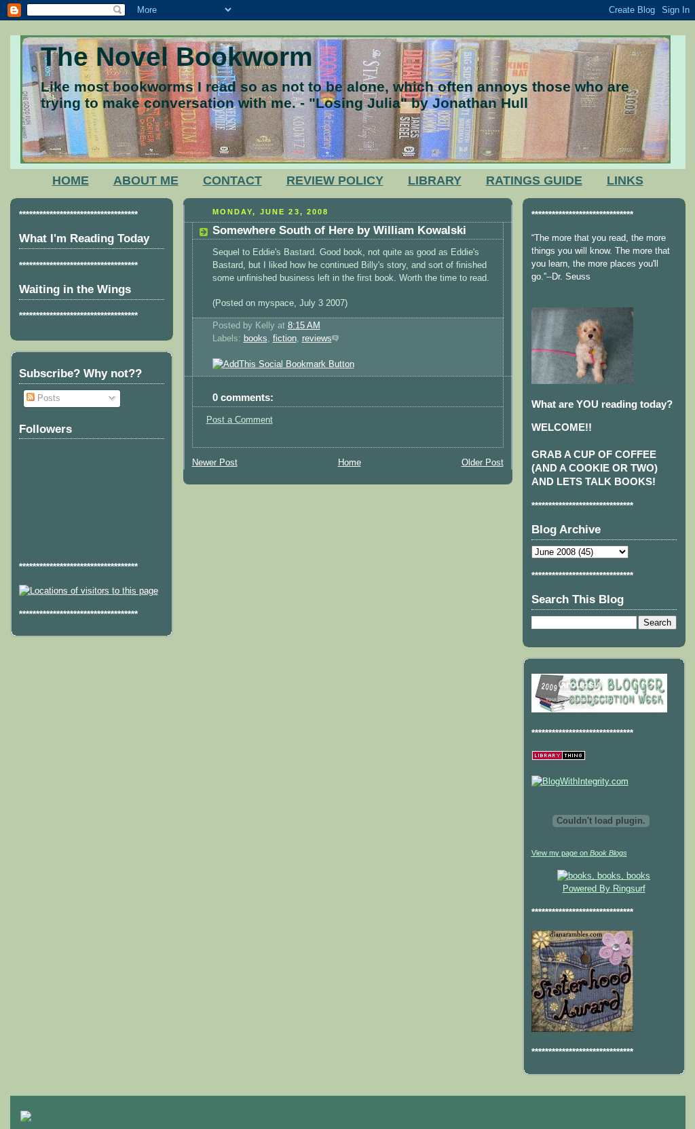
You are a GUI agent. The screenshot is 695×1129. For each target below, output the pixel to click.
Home (349, 462)
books (255, 338)
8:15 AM (304, 325)
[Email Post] (324, 325)
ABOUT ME (146, 180)
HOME (70, 180)
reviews (317, 338)
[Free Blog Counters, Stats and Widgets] (25, 1118)
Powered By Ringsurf (604, 889)
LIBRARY (435, 180)
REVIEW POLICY (334, 180)
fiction (285, 338)
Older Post (483, 462)
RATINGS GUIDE (534, 180)
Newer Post (215, 462)
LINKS (625, 180)
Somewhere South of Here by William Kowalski (339, 230)
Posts (47, 398)
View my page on (579, 853)
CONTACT (232, 180)
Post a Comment (239, 420)
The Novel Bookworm (177, 56)
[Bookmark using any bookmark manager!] (283, 364)
